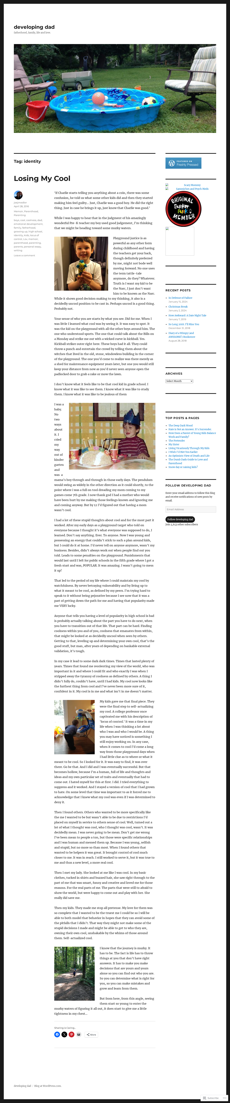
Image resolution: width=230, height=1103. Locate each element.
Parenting (20, 215)
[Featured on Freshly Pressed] (183, 163)
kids (26, 235)
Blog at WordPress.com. (47, 1086)
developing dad (34, 27)
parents (18, 246)
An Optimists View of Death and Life (189, 455)
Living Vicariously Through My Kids (189, 448)
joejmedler (20, 202)
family (17, 227)
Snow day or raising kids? (183, 467)
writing (18, 250)
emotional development (28, 223)
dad (39, 220)
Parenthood (31, 211)
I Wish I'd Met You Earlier (183, 452)
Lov (25, 239)
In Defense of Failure (180, 297)
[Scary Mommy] (190, 185)
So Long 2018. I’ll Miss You (184, 324)
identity (18, 235)
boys (16, 220)
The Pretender (177, 440)
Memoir (18, 211)
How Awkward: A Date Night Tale (187, 315)
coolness (31, 220)
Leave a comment (24, 255)
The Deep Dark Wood (181, 425)
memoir (33, 239)
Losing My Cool (42, 178)
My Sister (174, 444)
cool (22, 220)
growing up (20, 231)
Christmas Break (178, 306)
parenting (35, 242)
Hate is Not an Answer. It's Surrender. (190, 429)
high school (35, 231)
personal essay (32, 246)
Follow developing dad (188, 485)
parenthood (21, 242)
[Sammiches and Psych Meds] (190, 189)
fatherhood (28, 227)
